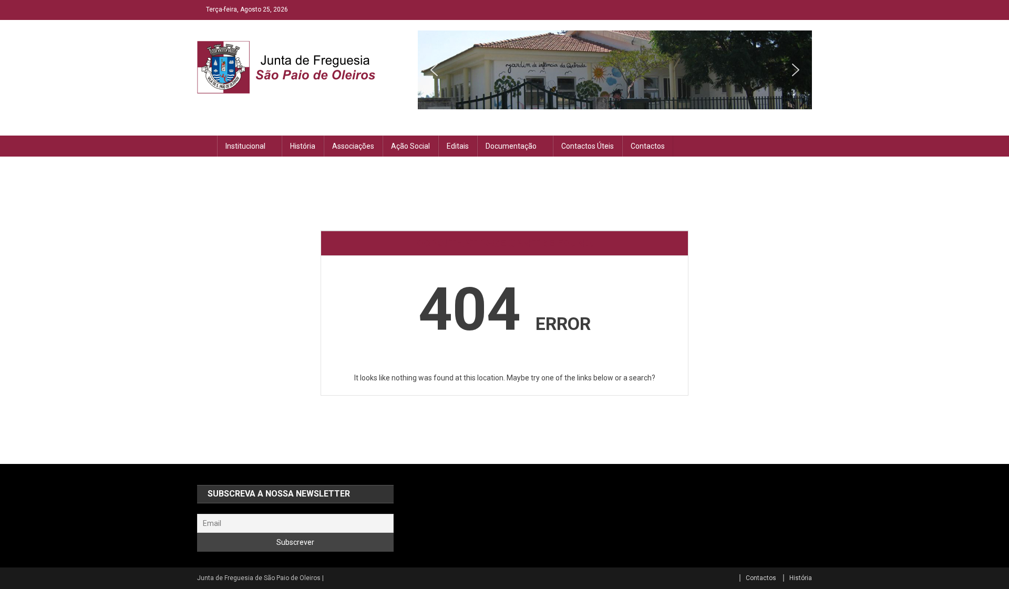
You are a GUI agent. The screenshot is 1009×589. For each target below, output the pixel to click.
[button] (434, 69)
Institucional (245, 146)
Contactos (648, 146)
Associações (353, 146)
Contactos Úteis (587, 146)
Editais (458, 146)
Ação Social (410, 146)
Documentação (511, 146)
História (302, 146)
